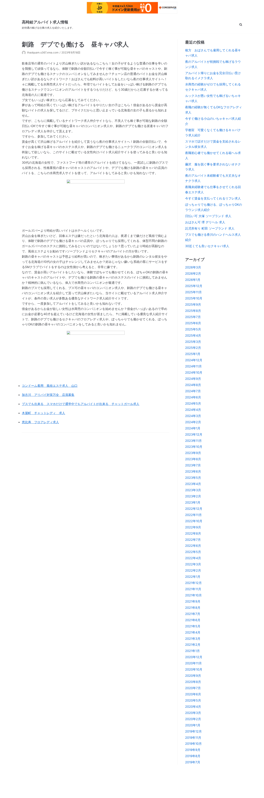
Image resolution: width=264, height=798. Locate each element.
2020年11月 (193, 663)
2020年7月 (193, 688)
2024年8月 (193, 385)
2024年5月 (193, 403)
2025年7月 (193, 317)
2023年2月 (193, 496)
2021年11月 (193, 589)
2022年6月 (193, 546)
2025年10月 (193, 298)
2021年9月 (192, 601)
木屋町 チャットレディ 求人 (43, 413)
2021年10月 (193, 595)
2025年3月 (193, 342)
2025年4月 (193, 335)
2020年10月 (193, 669)
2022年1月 (192, 577)
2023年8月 (193, 459)
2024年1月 (192, 428)
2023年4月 (193, 484)
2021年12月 (193, 583)
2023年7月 (193, 465)
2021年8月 (192, 608)
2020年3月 (193, 713)
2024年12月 (193, 360)
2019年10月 (193, 744)
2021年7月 (192, 614)
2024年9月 (193, 379)
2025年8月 (193, 311)
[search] (240, 24)
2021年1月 (192, 651)
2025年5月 (193, 329)
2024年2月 (193, 422)
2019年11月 (193, 738)
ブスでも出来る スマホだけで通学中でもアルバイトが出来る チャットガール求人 (80, 404)
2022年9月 (193, 527)
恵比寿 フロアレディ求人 (40, 422)
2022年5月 (193, 552)
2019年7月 (192, 762)
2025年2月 (193, 348)
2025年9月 (193, 304)
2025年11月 (193, 292)
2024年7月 (193, 391)
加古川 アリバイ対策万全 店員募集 (48, 395)
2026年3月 (193, 267)
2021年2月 (192, 645)
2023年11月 (193, 441)
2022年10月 (193, 521)
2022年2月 (193, 570)
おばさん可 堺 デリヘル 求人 (205, 222)
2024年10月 (193, 372)
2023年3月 (193, 490)
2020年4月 (193, 707)
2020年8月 (193, 682)
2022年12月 (193, 509)
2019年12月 (193, 731)
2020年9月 (193, 676)
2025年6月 (193, 323)
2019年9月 (192, 750)
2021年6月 (192, 620)
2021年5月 (192, 626)
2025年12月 (193, 286)
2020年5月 (193, 700)
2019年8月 (192, 756)
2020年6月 (193, 694)
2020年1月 (192, 725)
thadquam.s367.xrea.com (43, 52)
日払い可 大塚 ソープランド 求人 (208, 216)
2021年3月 (192, 639)
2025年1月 (192, 354)
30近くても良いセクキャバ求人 (207, 246)
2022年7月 (193, 540)
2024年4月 (193, 410)
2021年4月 (192, 632)
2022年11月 (193, 515)
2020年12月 (193, 657)
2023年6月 (193, 471)
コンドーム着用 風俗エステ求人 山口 (49, 386)
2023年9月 (193, 453)
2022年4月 (193, 558)
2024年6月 (193, 397)
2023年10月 (193, 447)
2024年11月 (193, 366)
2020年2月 (193, 719)
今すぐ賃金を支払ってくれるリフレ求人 (213, 198)
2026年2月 (193, 273)
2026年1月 (192, 280)
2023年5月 (193, 478)
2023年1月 (192, 502)
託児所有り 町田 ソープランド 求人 (209, 228)
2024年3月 (193, 416)
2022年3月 (193, 564)
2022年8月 (193, 533)
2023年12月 (193, 434)
